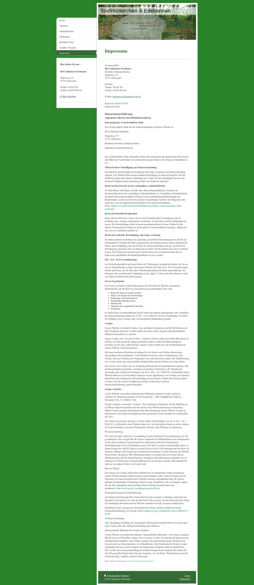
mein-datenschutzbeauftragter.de (142, 561)
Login (187, 575)
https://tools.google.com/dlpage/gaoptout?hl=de (138, 488)
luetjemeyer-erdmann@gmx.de (126, 96)
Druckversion (113, 575)
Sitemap (125, 575)
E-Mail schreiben (68, 96)
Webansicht (184, 578)
